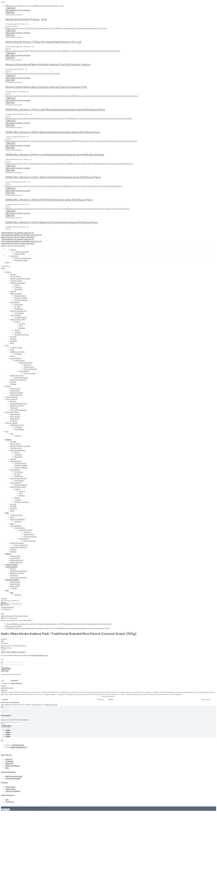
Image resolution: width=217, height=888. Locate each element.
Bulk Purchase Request (14, 776)
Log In (13, 249)
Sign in (39, 704)
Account (4, 598)
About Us (8, 759)
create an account (51, 704)
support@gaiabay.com (18, 747)
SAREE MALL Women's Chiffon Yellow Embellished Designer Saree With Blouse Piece (53, 177)
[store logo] (9, 266)
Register (14, 256)
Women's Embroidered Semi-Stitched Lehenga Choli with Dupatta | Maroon (48, 64)
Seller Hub (9, 763)
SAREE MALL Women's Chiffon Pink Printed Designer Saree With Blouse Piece (49, 199)
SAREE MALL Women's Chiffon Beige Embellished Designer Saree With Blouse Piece (52, 132)
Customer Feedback (13, 778)
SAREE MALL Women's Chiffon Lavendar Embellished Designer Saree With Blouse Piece (54, 154)
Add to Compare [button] (24, 10)
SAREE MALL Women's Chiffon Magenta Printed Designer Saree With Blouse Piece (51, 222)
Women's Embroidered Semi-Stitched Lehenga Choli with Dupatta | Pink (46, 87)
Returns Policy (10, 789)
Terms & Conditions (12, 791)
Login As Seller (19, 254)
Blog (7, 768)
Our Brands (9, 761)
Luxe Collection (19, 246)
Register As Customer (22, 258)
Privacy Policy (10, 787)
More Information (7, 688)
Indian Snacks (17, 683)
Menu (3, 268)
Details (3, 686)
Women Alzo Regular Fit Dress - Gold (26, 19)
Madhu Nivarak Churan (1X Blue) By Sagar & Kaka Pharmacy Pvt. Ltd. (43, 41)
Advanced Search (7, 607)
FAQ (6, 799)
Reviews (4, 690)
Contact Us (9, 802)
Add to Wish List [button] (11, 10)
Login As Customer (21, 252)
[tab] (108, 598)
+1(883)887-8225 (17, 745)
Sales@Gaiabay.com (39, 655)
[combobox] (11, 605)
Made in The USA (7, 246)
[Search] (2, 612)
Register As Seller (21, 260)
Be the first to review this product (13, 645)
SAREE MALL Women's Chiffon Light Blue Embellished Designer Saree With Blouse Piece (55, 109)
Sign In (7, 262)
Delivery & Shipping (12, 766)
